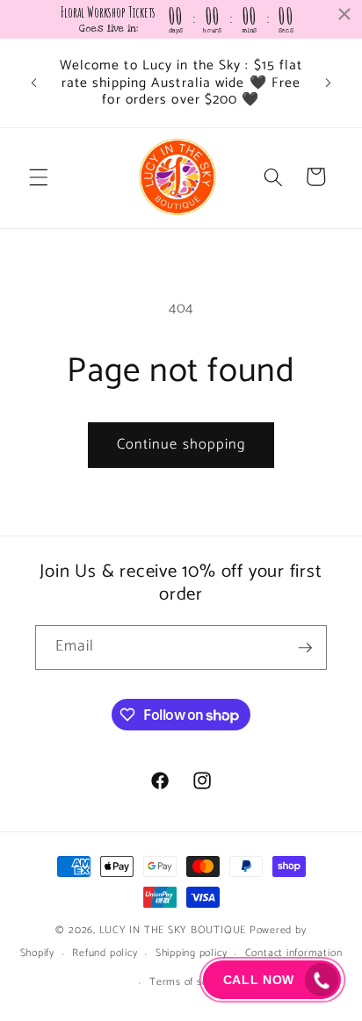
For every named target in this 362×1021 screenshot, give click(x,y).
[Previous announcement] (34, 82)
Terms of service (189, 982)
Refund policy (104, 953)
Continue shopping (181, 445)
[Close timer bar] (344, 14)
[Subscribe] (305, 648)
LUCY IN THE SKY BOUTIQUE (172, 930)
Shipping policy (192, 953)
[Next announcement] (328, 82)
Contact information (294, 953)
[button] (39, 176)
